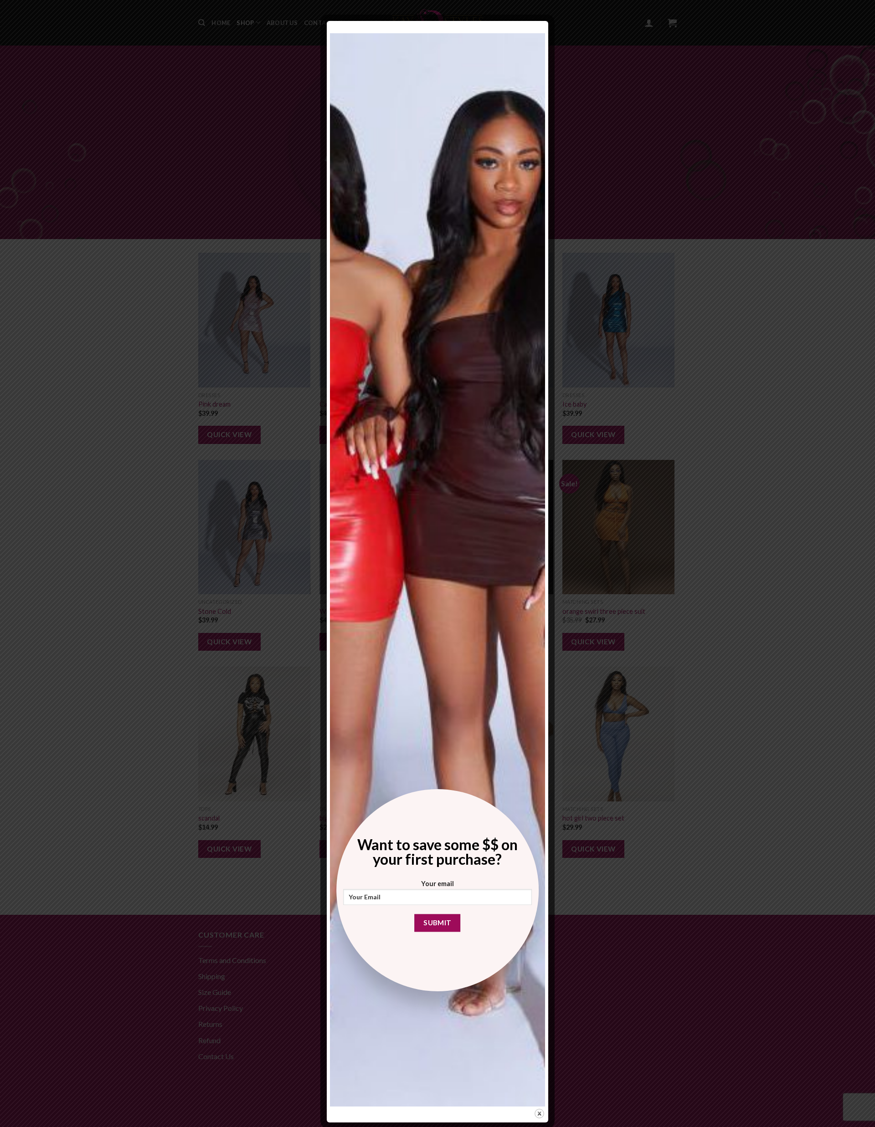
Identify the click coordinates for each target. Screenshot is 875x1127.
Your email (437, 883)
